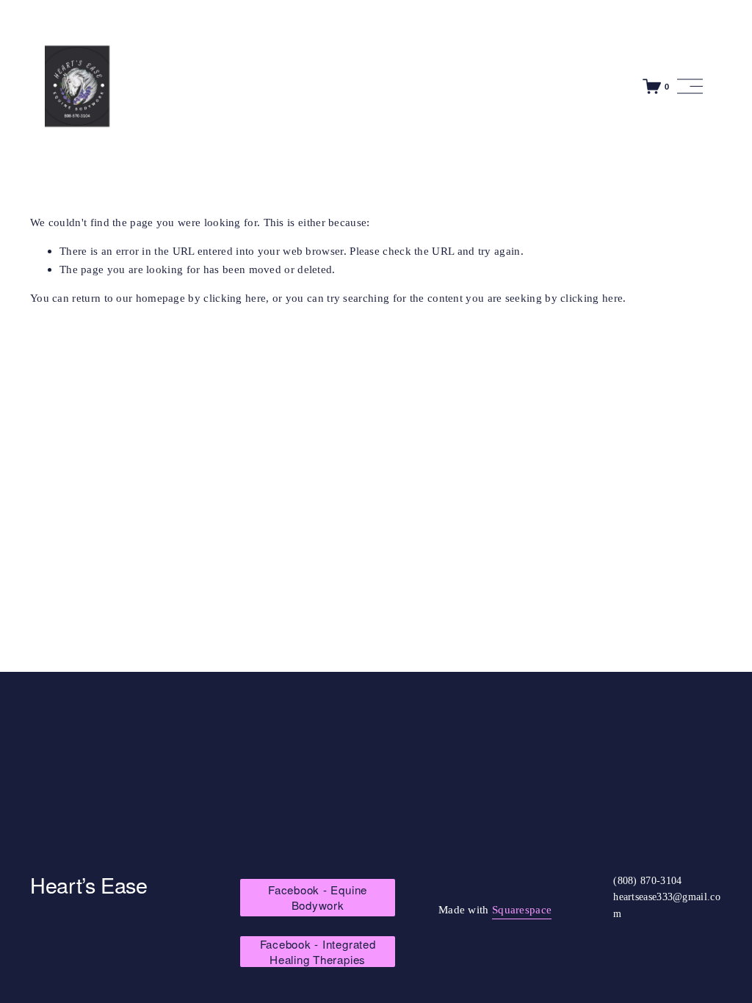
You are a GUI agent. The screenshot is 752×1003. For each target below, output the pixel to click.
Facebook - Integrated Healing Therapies (318, 951)
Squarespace (522, 909)
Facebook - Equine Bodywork (317, 897)
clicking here (234, 298)
